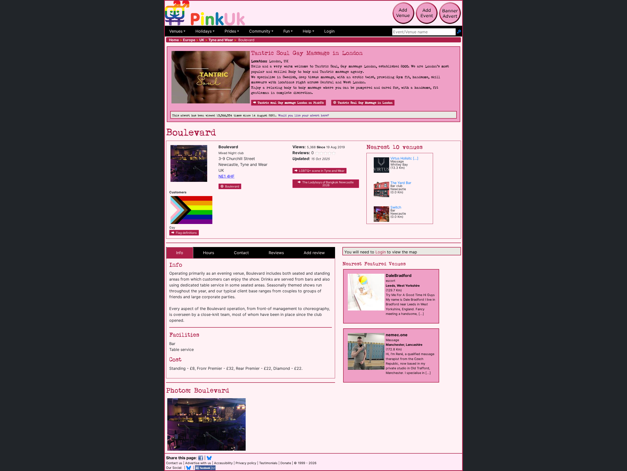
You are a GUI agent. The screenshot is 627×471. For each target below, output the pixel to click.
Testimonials (268, 463)
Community (259, 31)
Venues (175, 31)
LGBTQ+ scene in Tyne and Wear (321, 171)
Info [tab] (179, 252)
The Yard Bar (400, 183)
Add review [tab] (314, 252)
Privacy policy (246, 463)
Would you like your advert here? (303, 115)
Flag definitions (186, 233)
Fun (286, 31)
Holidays (203, 31)
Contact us (174, 463)
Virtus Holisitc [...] (404, 158)
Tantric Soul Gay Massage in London (365, 103)
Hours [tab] (208, 252)
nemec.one (397, 334)
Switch (395, 207)
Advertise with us (198, 463)
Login (329, 31)
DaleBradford (398, 275)
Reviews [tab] (276, 252)
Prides (230, 31)
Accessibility (223, 463)
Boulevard (232, 186)
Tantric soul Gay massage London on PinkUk (291, 103)
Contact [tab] (241, 252)
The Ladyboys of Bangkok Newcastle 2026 (328, 183)
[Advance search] (459, 31)
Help (307, 31)
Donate (285, 463)
